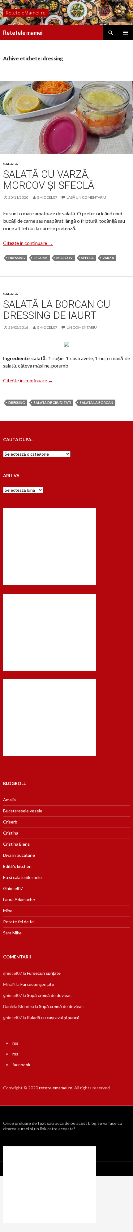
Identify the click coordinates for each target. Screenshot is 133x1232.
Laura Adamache (19, 899)
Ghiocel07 (13, 888)
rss (15, 1043)
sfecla (87, 258)
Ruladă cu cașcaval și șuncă (53, 1017)
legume (41, 258)
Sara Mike (12, 932)
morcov (64, 258)
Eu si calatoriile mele (22, 877)
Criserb (10, 821)
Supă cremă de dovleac (49, 995)
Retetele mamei (22, 32)
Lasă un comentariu (86, 197)
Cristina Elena (16, 844)
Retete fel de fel (19, 921)
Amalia (9, 799)
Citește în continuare (28, 243)
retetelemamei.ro (55, 1087)
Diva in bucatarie (19, 855)
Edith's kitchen (17, 866)
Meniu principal (125, 32)
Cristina (10, 833)
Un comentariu (81, 327)
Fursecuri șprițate (44, 973)
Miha (7, 910)
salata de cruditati (52, 403)
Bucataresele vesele (22, 810)
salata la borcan (96, 403)
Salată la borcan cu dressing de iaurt (56, 309)
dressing (16, 258)
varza (108, 258)
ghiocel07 (47, 197)
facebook (21, 1064)
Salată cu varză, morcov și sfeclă (48, 179)
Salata (10, 163)
